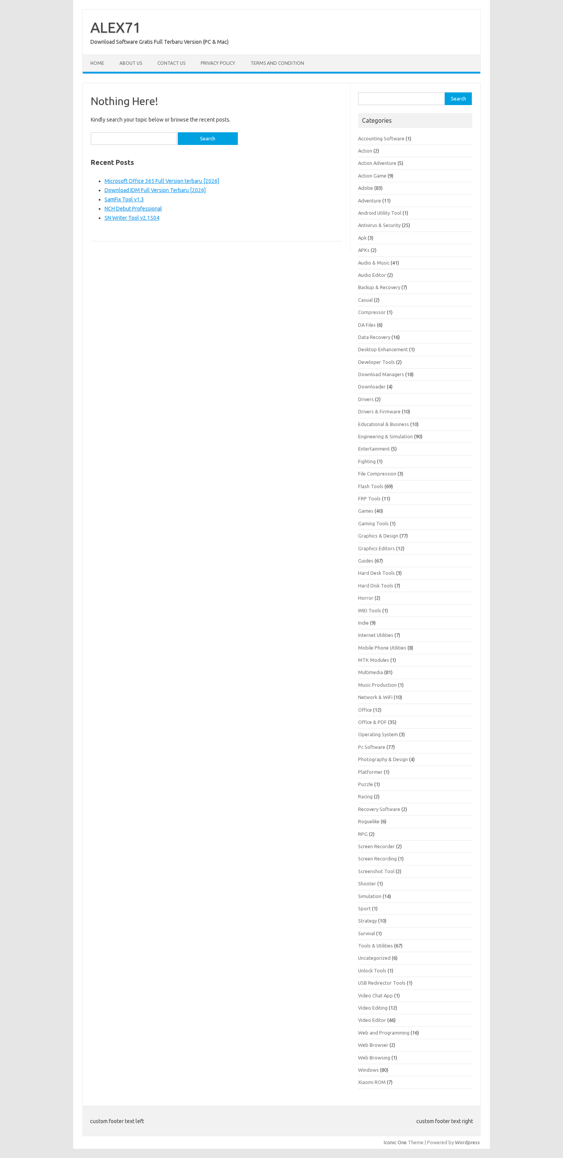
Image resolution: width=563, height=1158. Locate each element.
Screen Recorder (376, 846)
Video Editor (372, 1020)
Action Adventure (377, 163)
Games (365, 510)
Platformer (370, 772)
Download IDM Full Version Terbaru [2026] (155, 190)
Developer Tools (376, 362)
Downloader (372, 386)
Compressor (372, 312)
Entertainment (374, 448)
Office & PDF (372, 722)
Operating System (378, 734)
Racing (365, 796)
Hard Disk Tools (375, 585)
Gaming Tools (373, 523)
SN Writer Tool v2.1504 (132, 218)
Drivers (366, 399)
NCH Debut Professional (133, 209)
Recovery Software (379, 809)
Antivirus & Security (379, 225)
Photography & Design (383, 759)
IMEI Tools (369, 610)
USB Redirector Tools (382, 982)
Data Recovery (374, 337)
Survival (366, 933)
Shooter (367, 883)
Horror (365, 597)
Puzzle (365, 784)
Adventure (369, 200)
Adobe (365, 188)
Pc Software (371, 747)
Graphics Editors (376, 548)
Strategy (367, 920)
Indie (363, 622)
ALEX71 (115, 27)
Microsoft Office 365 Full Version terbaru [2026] (162, 181)
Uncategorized (374, 958)
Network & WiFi (375, 697)
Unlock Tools (372, 970)
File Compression (377, 473)
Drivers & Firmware (379, 411)
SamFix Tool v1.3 (124, 199)
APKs (364, 250)
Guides (365, 560)
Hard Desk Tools (376, 573)
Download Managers (381, 374)
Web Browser (373, 1045)
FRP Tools (369, 498)
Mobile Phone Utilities (382, 647)
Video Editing (373, 1007)
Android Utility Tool (379, 212)
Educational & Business (383, 424)
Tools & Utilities (375, 945)
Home (97, 63)
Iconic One (395, 1142)
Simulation (369, 896)
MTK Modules (373, 660)
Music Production (377, 685)
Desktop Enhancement (383, 349)
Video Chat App (375, 995)
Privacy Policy (218, 63)
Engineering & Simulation (385, 436)
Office (365, 709)
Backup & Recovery (379, 287)
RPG (363, 834)
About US (130, 63)
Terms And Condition (277, 63)
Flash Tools (370, 486)
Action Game (372, 175)
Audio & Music (374, 262)
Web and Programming (383, 1032)
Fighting (367, 461)
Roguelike (369, 821)
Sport (364, 908)
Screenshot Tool (376, 871)
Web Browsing (374, 1057)
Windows (368, 1069)
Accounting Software (381, 138)
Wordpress (467, 1142)
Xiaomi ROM (372, 1082)
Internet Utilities (375, 635)
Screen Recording (377, 858)
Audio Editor (372, 275)
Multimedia (370, 672)
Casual (365, 300)
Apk (362, 237)
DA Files (367, 324)
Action (365, 150)
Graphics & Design (378, 535)
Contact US (171, 63)
